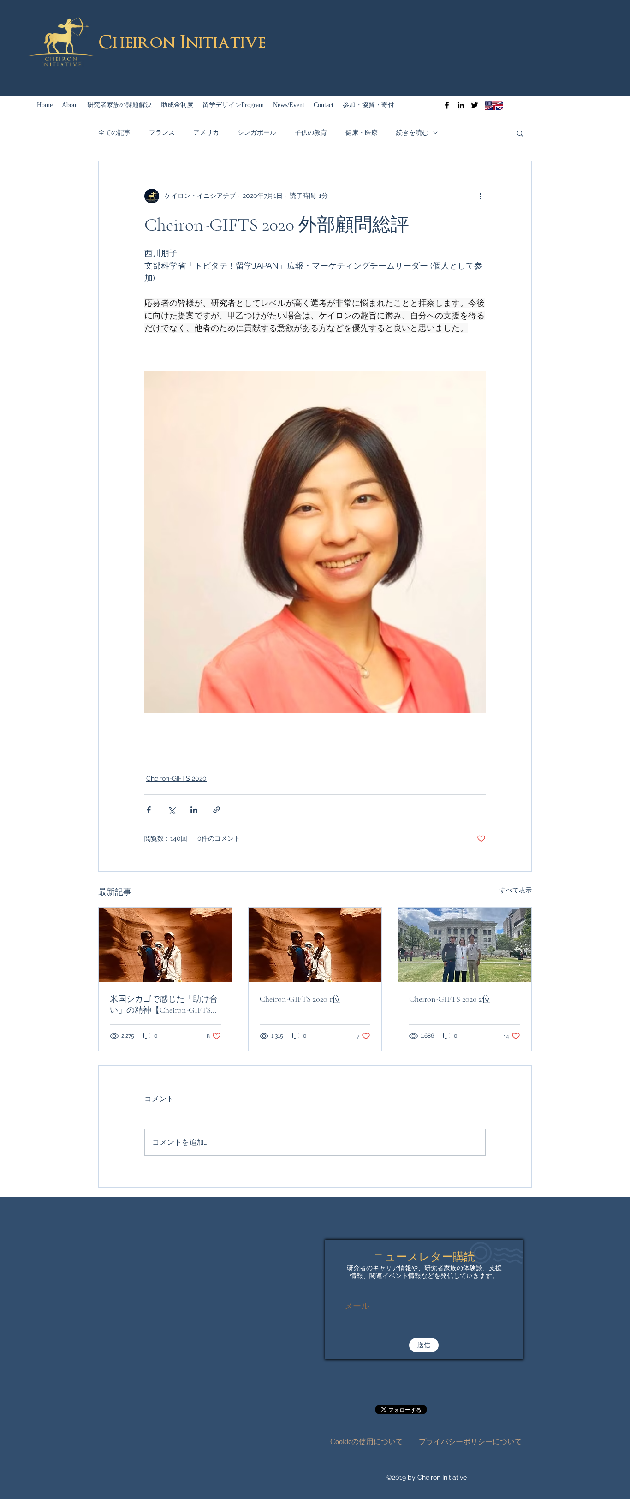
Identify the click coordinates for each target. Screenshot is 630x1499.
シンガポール (257, 132)
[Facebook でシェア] (148, 810)
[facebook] (447, 105)
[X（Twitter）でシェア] (171, 810)
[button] (520, 133)
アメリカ (206, 132)
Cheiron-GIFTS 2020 (176, 778)
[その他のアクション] (480, 196)
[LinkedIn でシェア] (194, 810)
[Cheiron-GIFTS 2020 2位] (464, 945)
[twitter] (474, 105)
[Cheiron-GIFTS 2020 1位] (315, 945)
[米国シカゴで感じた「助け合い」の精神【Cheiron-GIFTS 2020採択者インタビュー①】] (165, 945)
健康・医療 (361, 132)
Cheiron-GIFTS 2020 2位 (449, 999)
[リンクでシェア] (216, 810)
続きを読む (412, 132)
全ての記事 (114, 132)
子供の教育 (311, 132)
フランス (162, 132)
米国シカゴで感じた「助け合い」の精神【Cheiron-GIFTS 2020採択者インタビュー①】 (164, 1004)
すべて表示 (515, 890)
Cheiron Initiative (182, 42)
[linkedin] (460, 105)
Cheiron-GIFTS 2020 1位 (300, 999)
